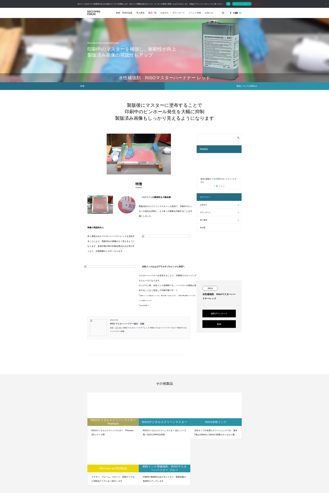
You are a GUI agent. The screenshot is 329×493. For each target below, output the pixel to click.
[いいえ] (326, 4)
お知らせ (209, 13)
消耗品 (210, 288)
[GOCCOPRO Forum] (93, 13)
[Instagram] (223, 13)
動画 (219, 324)
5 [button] (224, 186)
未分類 (202, 228)
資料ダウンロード (219, 313)
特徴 (82, 86)
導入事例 (140, 13)
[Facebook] (230, 13)
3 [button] (219, 186)
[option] (219, 169)
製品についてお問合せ (246, 86)
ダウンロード (178, 13)
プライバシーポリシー (241, 4)
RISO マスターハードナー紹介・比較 (127, 324)
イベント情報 (195, 13)
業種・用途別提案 (124, 13)
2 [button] (217, 186)
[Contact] (240, 13)
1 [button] (214, 186)
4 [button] (221, 186)
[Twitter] (227, 13)
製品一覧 (152, 13)
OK (228, 4)
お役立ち (164, 13)
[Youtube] (235, 13)
